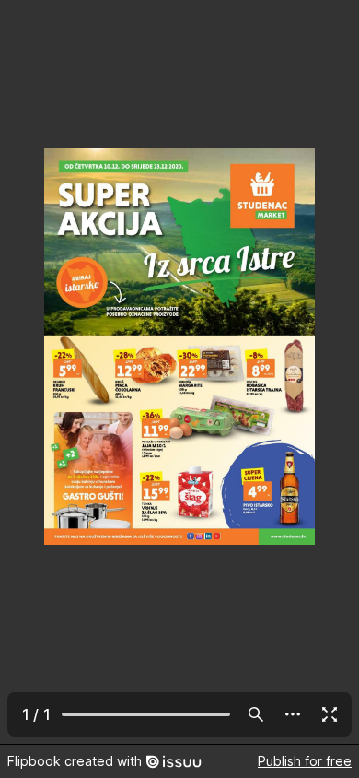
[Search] (255, 714)
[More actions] (292, 714)
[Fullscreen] (329, 714)
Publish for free (305, 761)
